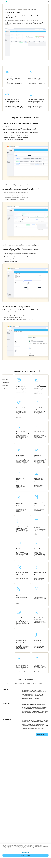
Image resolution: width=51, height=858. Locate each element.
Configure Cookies (25, 852)
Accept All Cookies (25, 855)
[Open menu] (48, 2)
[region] (25, 850)
